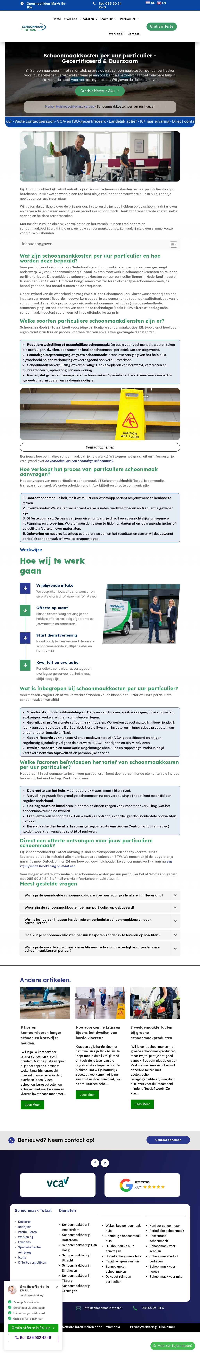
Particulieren (27, 1232)
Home (57, 19)
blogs (22, 1257)
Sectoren (87, 19)
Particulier (128, 19)
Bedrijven (24, 1227)
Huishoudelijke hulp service (75, 106)
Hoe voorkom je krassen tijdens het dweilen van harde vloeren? (98, 1032)
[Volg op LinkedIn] (105, 1163)
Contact (133, 33)
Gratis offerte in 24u (97, 91)
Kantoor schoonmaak (164, 1226)
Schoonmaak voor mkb (165, 1277)
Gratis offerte (161, 26)
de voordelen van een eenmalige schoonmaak (79, 461)
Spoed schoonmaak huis (123, 1256)
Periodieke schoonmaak (167, 1231)
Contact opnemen (100, 447)
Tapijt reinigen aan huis (123, 1261)
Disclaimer (167, 1327)
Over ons (70, 19)
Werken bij (116, 33)
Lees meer (32, 1105)
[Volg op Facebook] (95, 1163)
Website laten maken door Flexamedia (90, 1327)
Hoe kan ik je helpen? (175, 1346)
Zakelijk (107, 19)
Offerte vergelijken (32, 1262)
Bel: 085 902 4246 (35, 1338)
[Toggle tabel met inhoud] (171, 244)
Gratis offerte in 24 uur (31, 1328)
